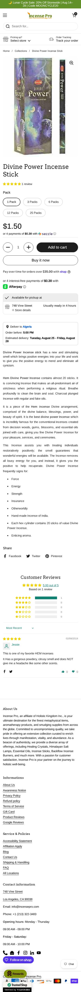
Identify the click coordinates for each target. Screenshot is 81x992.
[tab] (21, 310)
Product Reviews (13, 817)
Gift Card (9, 811)
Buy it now (41, 260)
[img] (12, 638)
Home (6, 50)
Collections (21, 50)
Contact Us (10, 857)
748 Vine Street (13, 891)
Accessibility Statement (17, 841)
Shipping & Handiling (16, 862)
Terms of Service (13, 806)
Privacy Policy (11, 795)
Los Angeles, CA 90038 (17, 899)
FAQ (6, 867)
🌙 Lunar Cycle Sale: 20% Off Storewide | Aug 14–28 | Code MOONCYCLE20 (40, 4)
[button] (74, 15)
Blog (6, 851)
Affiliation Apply (12, 846)
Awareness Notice (14, 790)
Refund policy (11, 801)
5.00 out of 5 (51, 585)
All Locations (11, 873)
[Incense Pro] (39, 15)
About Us (9, 784)
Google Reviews (13, 822)
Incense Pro (33, 976)
